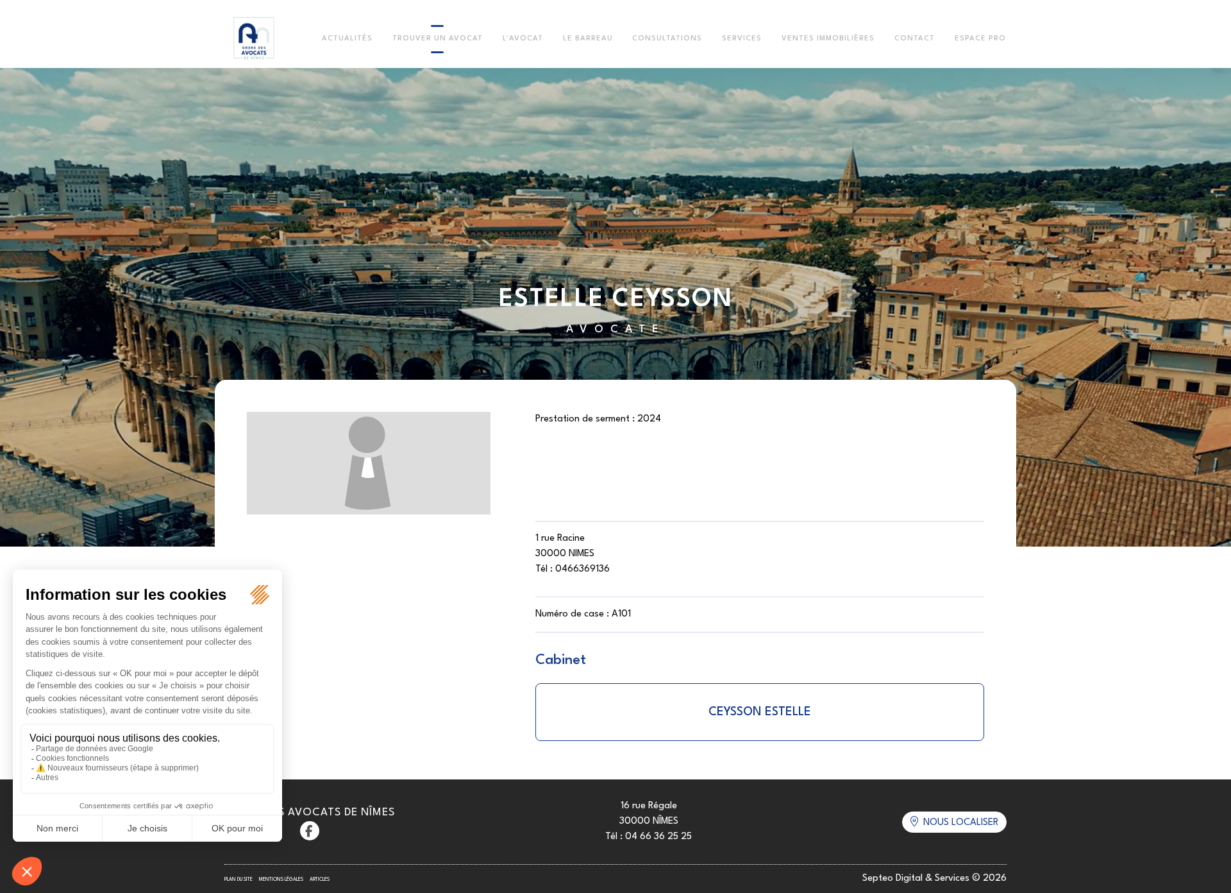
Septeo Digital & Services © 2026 (934, 878)
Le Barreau (588, 38)
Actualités (347, 38)
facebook (309, 830)
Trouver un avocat (437, 38)
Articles (320, 879)
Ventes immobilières (828, 38)
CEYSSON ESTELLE (759, 712)
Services (742, 38)
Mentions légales (281, 879)
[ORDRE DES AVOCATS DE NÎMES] (254, 39)
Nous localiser (960, 823)
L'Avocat (523, 38)
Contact (914, 38)
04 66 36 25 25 (658, 837)
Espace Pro (980, 38)
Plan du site (238, 879)
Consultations (667, 38)
